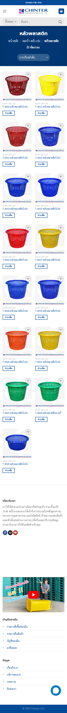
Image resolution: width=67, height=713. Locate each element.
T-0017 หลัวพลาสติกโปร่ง (47, 259)
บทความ (11, 681)
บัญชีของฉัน (13, 640)
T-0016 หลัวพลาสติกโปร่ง (15, 259)
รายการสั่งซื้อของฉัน (17, 626)
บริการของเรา (14, 674)
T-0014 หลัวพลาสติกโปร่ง (15, 208)
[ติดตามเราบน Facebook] (5, 532)
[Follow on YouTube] (15, 532)
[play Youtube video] (33, 594)
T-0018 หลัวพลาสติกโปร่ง (15, 310)
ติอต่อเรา (11, 688)
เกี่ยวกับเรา (12, 667)
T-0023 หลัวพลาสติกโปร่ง (15, 412)
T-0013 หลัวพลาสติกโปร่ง (47, 157)
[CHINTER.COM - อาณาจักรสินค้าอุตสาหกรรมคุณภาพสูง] (33, 11)
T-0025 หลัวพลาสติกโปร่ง (15, 463)
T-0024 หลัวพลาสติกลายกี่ (48, 412)
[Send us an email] (10, 532)
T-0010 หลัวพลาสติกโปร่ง (15, 106)
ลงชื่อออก (12, 647)
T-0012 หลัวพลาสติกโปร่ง (15, 157)
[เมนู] (5, 11)
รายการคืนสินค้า (15, 633)
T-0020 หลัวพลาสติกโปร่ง (15, 361)
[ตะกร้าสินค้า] (61, 11)
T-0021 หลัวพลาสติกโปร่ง (47, 361)
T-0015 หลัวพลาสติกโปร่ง (47, 208)
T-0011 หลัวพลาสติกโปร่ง (47, 106)
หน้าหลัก (13, 41)
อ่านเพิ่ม (8, 113)
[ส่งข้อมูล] (60, 21)
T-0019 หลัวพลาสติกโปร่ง (47, 310)
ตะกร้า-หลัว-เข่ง (31, 41)
